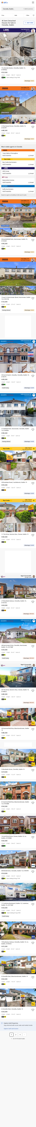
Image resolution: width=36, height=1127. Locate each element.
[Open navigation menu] (33, 2)
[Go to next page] (24, 1034)
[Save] (33, 15)
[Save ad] (33, 69)
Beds (16, 15)
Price (3, 15)
